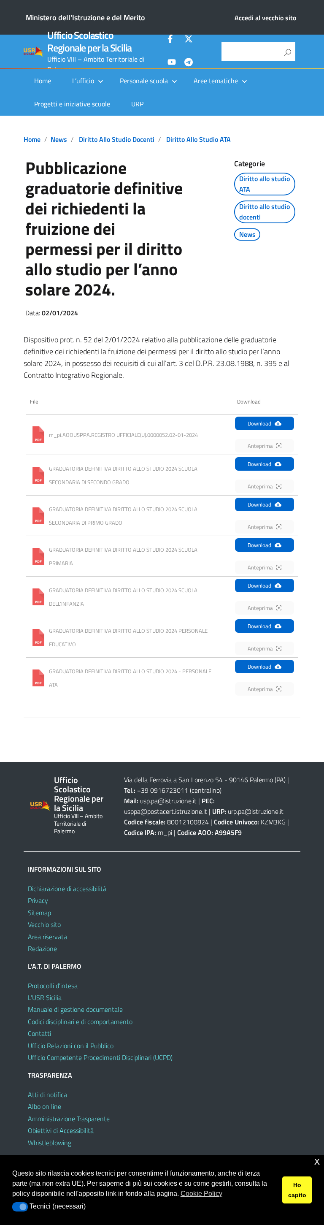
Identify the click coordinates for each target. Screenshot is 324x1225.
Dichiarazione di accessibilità (67, 889)
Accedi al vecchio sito (265, 18)
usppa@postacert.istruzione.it (165, 811)
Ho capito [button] (297, 1190)
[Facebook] (171, 40)
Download (259, 423)
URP (137, 104)
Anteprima (260, 446)
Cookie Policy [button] (201, 1193)
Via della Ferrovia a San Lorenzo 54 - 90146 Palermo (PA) (205, 780)
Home (42, 81)
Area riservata (47, 937)
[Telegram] (188, 63)
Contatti (39, 1033)
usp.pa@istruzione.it (168, 801)
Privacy (38, 900)
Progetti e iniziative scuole (72, 104)
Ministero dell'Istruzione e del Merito (85, 17)
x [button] (317, 1161)
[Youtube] (171, 63)
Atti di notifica (47, 1094)
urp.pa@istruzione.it (256, 811)
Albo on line (44, 1106)
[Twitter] (188, 40)
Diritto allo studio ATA (198, 139)
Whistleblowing (49, 1143)
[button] (20, 1206)
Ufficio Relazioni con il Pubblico (70, 1046)
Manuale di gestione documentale (75, 1009)
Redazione (42, 948)
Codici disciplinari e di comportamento (80, 1021)
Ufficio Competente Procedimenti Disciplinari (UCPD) (100, 1057)
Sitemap (39, 913)
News (59, 139)
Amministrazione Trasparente (69, 1119)
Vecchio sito (44, 924)
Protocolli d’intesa (53, 986)
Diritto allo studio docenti (116, 139)
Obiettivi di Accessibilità (61, 1130)
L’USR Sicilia (45, 997)
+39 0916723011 (162, 790)
